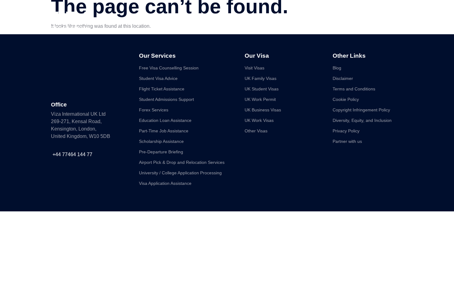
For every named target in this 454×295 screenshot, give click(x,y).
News (268, 19)
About (194, 19)
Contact (294, 19)
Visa (246, 19)
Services (220, 19)
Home (169, 19)
